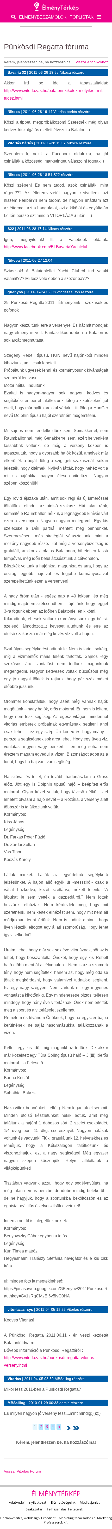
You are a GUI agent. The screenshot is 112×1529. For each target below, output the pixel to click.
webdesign (32, 1518)
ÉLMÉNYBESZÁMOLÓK (42, 17)
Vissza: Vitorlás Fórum (22, 1471)
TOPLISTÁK (82, 17)
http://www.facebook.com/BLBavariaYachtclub (46, 247)
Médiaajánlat (90, 1502)
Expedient (48, 1518)
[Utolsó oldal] (76, 1428)
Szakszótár (34, 1509)
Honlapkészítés (11, 1518)
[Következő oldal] (69, 1428)
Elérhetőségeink (63, 1502)
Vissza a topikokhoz (92, 62)
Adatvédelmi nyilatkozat (27, 1502)
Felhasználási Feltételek (65, 1509)
